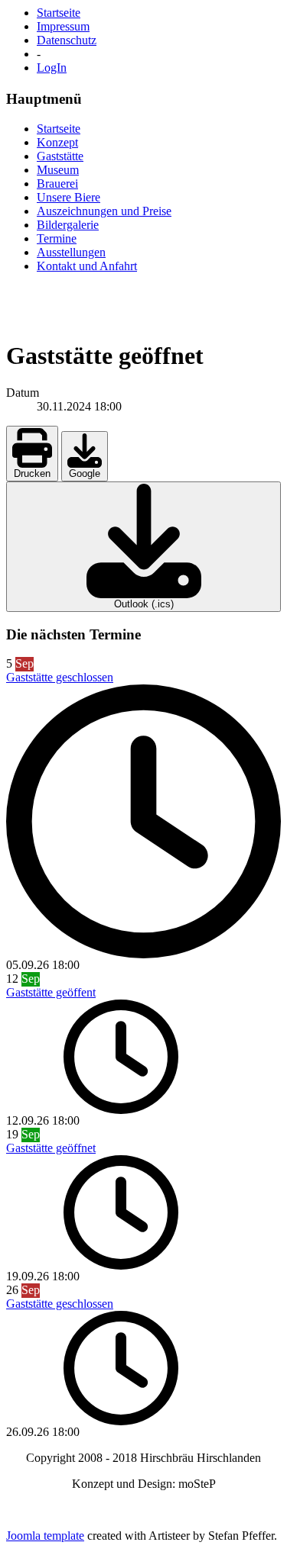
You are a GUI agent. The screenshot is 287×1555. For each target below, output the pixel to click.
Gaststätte (60, 156)
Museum (58, 169)
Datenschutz (66, 40)
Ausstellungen (71, 252)
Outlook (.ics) (144, 604)
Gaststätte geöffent (51, 992)
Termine (57, 238)
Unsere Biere (68, 197)
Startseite (58, 12)
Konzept (57, 142)
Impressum (63, 26)
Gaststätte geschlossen (59, 677)
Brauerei (57, 183)
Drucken (32, 473)
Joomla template (45, 1535)
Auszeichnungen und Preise (104, 210)
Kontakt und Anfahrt (87, 265)
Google (84, 473)
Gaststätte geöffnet (51, 1147)
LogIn (52, 67)
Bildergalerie (68, 224)
